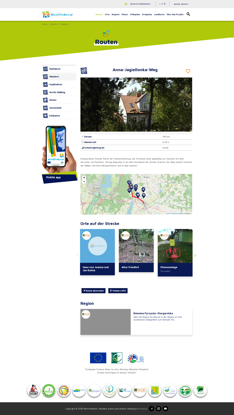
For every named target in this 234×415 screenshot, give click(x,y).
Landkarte (159, 14)
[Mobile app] (59, 150)
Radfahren (54, 69)
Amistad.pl (142, 408)
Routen (99, 14)
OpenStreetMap (178, 213)
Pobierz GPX (119, 290)
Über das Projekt (175, 14)
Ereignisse (147, 14)
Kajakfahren (55, 84)
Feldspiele (135, 14)
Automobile (55, 108)
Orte (107, 14)
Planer (125, 14)
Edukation (54, 115)
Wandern (65, 24)
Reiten (52, 100)
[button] (187, 104)
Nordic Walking (57, 92)
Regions (115, 14)
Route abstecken (94, 290)
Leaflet (168, 213)
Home (45, 24)
